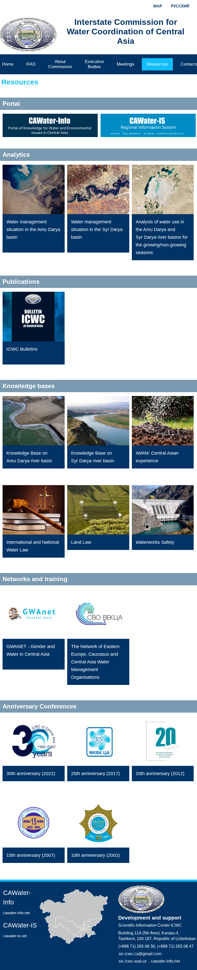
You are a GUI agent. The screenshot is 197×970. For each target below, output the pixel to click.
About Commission (60, 64)
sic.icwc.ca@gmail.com (140, 954)
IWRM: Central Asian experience (157, 457)
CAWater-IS (20, 930)
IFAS (30, 64)
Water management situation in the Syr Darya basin (97, 229)
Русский (180, 6)
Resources (157, 64)
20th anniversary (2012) (160, 773)
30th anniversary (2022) (30, 773)
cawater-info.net (165, 961)
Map (157, 6)
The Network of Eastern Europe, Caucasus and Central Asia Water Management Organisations (95, 662)
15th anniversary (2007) (30, 855)
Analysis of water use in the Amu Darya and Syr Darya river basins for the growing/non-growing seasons (162, 237)
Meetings (125, 64)
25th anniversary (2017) (95, 773)
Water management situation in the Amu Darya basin (33, 229)
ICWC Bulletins (21, 349)
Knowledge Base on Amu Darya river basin (29, 457)
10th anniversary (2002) (95, 855)
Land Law (81, 542)
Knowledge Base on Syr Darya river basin (92, 457)
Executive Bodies (94, 64)
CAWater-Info (17, 902)
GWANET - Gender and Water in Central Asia (30, 650)
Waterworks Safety (155, 542)
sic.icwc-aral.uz (133, 961)
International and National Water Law (32, 546)
